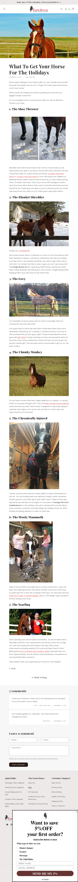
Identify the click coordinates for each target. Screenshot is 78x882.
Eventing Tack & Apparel (14, 787)
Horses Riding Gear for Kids (13, 793)
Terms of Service (58, 806)
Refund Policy (57, 792)
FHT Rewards (33, 792)
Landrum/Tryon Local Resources (36, 798)
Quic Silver (21, 337)
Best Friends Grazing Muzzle (57, 403)
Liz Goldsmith (24, 251)
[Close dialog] (76, 812)
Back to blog (40, 677)
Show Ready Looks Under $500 (14, 805)
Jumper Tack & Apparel (14, 799)
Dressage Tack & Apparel (14, 783)
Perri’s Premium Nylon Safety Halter (34, 651)
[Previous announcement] (4, 2)
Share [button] (13, 669)
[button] (4, 9)
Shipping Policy (57, 801)
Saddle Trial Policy (58, 797)
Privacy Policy (57, 787)
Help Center (56, 783)
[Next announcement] (74, 2)
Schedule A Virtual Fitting (38, 804)
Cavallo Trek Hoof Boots (27, 176)
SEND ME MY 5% (45, 873)
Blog (29, 787)
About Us (31, 783)
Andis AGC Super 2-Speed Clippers (24, 596)
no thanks (45, 879)
